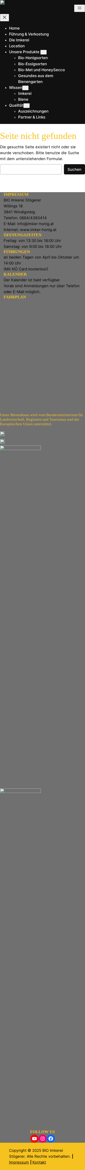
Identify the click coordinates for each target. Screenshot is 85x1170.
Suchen (74, 169)
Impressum (19, 1162)
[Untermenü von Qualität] (26, 105)
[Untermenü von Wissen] (25, 88)
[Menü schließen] (4, 17)
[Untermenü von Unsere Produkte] (43, 52)
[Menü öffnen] (79, 8)
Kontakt (39, 1162)
